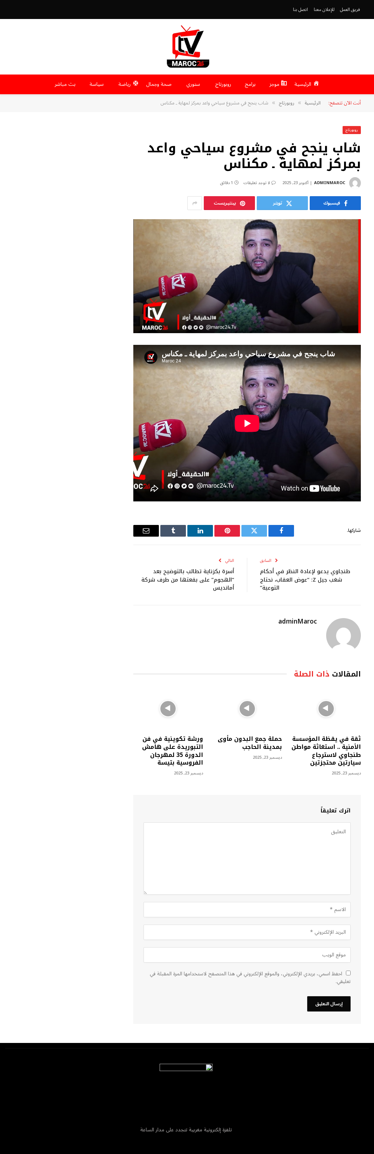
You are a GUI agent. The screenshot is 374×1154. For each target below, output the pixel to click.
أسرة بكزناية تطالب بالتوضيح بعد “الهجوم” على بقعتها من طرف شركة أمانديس (187, 579)
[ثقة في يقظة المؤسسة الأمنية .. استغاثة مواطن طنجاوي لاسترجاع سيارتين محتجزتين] (326, 708)
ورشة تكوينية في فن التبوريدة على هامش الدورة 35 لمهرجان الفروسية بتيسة (172, 751)
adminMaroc (329, 183)
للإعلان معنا (324, 9)
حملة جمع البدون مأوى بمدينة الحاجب (250, 743)
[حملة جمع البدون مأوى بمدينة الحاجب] (247, 708)
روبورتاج (352, 130)
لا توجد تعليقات (256, 183)
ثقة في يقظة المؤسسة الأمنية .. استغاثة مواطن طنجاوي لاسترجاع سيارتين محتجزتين (326, 751)
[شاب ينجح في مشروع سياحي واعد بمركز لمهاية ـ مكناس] (247, 276)
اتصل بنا (300, 9)
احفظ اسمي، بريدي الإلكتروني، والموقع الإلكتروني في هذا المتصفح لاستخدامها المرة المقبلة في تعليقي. (250, 977)
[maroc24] (186, 47)
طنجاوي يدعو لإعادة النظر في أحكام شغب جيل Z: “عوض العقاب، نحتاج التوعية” (305, 579)
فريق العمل (350, 9)
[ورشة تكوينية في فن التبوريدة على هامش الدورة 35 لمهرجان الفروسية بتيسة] (168, 708)
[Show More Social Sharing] (194, 203)
